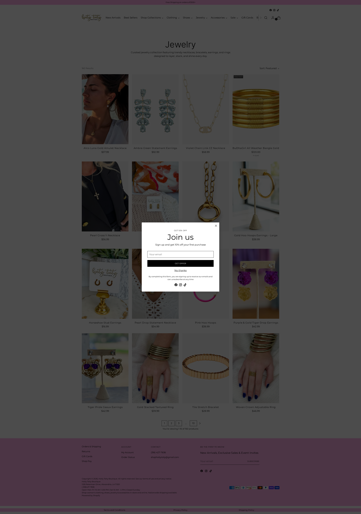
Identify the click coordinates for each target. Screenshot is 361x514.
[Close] (216, 226)
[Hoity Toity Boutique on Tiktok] (185, 285)
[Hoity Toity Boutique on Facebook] (176, 285)
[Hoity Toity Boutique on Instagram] (180, 285)
